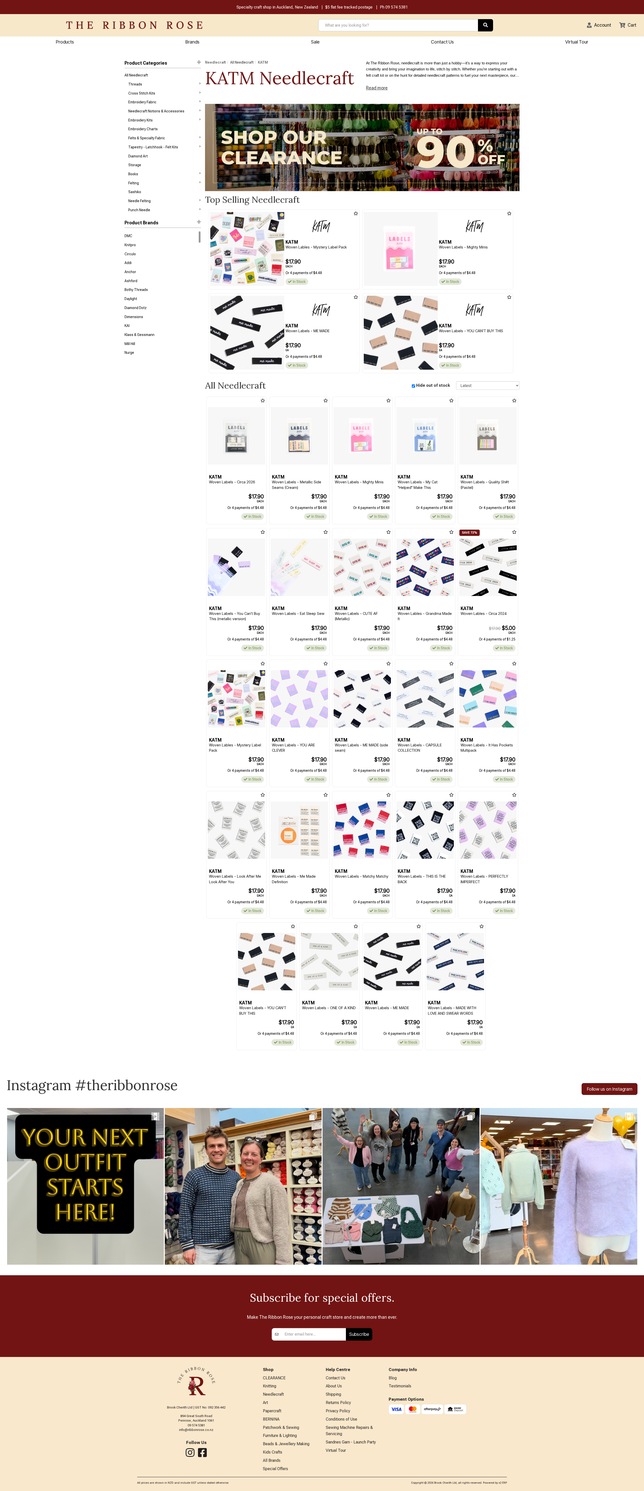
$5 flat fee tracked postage (349, 7)
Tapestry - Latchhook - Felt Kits (153, 147)
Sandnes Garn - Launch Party (351, 1442)
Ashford (131, 281)
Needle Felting (139, 201)
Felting (133, 183)
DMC (128, 236)
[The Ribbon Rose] (134, 25)
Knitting (269, 1386)
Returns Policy (338, 1402)
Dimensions (134, 317)
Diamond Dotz (136, 308)
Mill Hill (130, 344)
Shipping (333, 1394)
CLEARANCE (274, 1378)
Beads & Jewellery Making (286, 1443)
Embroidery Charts (143, 129)
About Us (334, 1386)
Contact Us (442, 42)
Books (133, 174)
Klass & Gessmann (139, 335)
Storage (134, 165)
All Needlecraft (136, 75)
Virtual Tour (576, 42)
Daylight (131, 299)
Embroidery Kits (140, 120)
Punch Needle (139, 210)
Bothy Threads (136, 290)
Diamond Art (138, 156)
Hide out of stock (433, 385)
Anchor (130, 272)
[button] (599, 25)
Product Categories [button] (146, 63)
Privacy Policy (338, 1411)
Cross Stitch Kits (141, 93)
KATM (263, 62)
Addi (128, 263)
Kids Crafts (272, 1452)
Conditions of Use (341, 1419)
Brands (192, 42)
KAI (127, 326)
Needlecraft (215, 62)
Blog (393, 1378)
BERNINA (271, 1419)
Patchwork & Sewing (281, 1427)
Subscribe (359, 1334)
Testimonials (400, 1386)
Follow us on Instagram (609, 1089)
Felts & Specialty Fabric (146, 138)
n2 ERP (503, 1482)
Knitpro (130, 245)
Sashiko (134, 192)
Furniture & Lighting (280, 1435)
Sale (315, 42)
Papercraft (272, 1411)
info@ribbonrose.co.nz (196, 1430)
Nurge (129, 353)
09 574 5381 (396, 7)
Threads (135, 84)
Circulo (130, 254)
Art (265, 1402)
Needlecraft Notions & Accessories (156, 111)
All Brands (271, 1460)
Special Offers (275, 1468)
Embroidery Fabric (142, 102)
